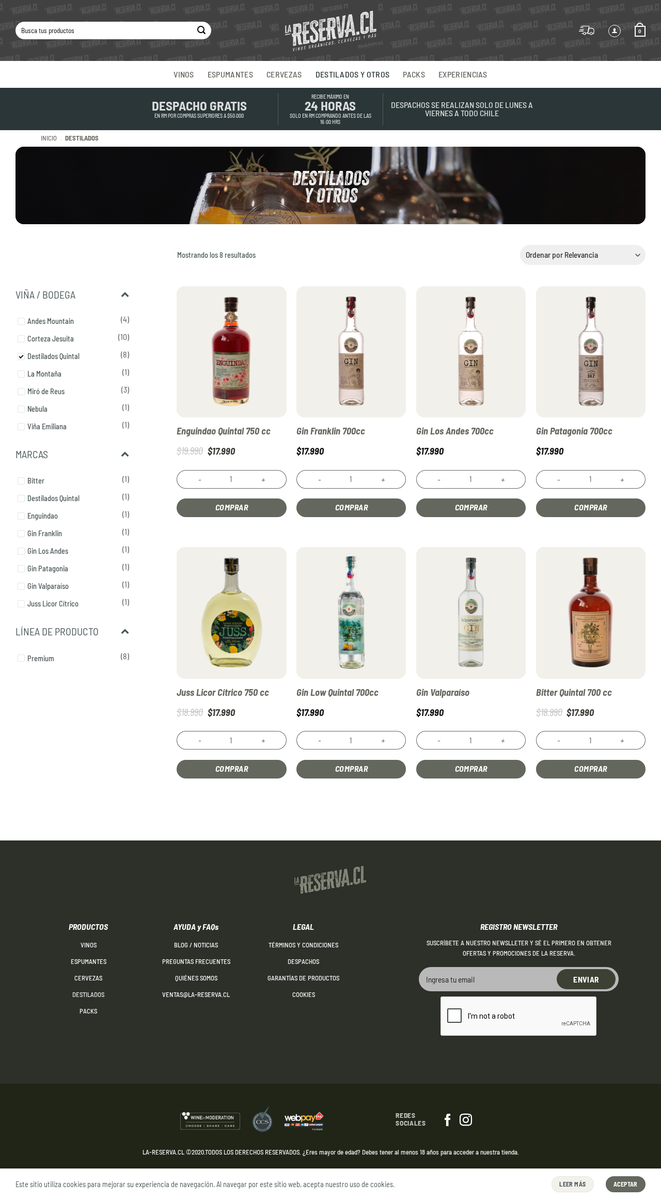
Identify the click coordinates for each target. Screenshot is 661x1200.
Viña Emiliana (47, 426)
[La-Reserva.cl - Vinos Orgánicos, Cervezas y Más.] (330, 30)
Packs (414, 74)
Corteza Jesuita (50, 338)
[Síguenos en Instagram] (466, 1121)
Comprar (231, 507)
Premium (40, 658)
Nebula (37, 408)
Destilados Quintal (53, 356)
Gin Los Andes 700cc (455, 431)
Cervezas (284, 74)
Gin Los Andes (47, 551)
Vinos (184, 74)
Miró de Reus (46, 391)
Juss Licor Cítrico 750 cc (223, 692)
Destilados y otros (353, 74)
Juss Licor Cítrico (52, 603)
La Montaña (44, 373)
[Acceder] (614, 31)
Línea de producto (57, 631)
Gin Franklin (44, 533)
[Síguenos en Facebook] (448, 1121)
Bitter (35, 480)
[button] (640, 30)
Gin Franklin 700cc (330, 431)
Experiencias (462, 74)
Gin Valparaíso (48, 586)
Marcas (31, 454)
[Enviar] (201, 30)
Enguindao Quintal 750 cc (224, 431)
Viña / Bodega (45, 294)
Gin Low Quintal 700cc (337, 692)
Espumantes (230, 74)
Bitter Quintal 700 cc (574, 692)
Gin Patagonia (47, 568)
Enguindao (42, 515)
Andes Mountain (50, 321)
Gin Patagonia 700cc (574, 431)
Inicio (49, 138)
